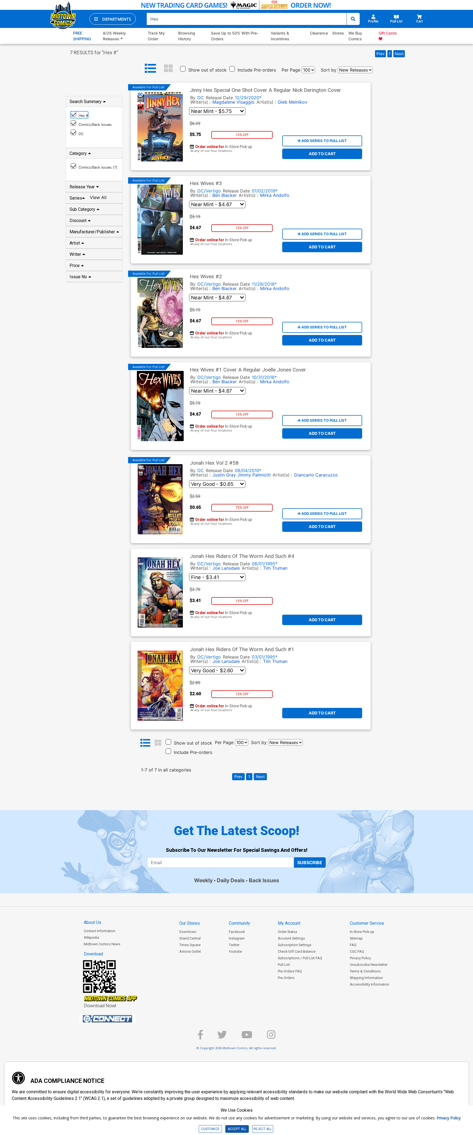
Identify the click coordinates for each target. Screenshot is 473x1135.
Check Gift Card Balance (297, 951)
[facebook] (200, 1037)
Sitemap (356, 938)
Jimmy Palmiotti (254, 475)
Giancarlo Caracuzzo (316, 475)
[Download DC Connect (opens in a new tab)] (118, 1019)
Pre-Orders (286, 978)
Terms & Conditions (365, 971)
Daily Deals (231, 880)
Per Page (291, 70)
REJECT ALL (262, 1129)
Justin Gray (224, 475)
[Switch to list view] (151, 68)
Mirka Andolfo (274, 195)
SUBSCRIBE (309, 862)
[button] (113, 19)
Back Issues (264, 880)
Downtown (187, 932)
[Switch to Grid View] (168, 68)
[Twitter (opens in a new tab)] (222, 1037)
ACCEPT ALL (237, 1129)
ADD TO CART (322, 153)
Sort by (328, 70)
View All (98, 197)
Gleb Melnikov (292, 102)
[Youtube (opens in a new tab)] (247, 1037)
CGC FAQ (357, 951)
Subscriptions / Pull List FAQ (300, 958)
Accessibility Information (369, 984)
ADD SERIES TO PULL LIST (324, 140)
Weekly (203, 880)
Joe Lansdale (226, 568)
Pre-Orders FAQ (290, 971)
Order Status (287, 932)
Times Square (190, 945)
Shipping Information (366, 978)
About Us (92, 922)
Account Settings (291, 938)
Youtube (235, 951)
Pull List (284, 965)
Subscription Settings (295, 945)
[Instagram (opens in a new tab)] (271, 1037)
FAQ (353, 945)
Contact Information (99, 931)
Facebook (237, 932)
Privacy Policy (360, 958)
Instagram (237, 938)
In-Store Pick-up (362, 932)
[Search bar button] (353, 19)
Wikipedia (91, 937)
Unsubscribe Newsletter (369, 965)
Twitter (234, 945)
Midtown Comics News (102, 944)
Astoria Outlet (190, 951)
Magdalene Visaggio (233, 102)
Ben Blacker (224, 195)
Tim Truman (275, 568)
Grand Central (190, 938)
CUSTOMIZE (210, 1129)
